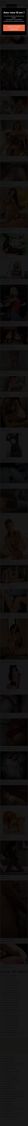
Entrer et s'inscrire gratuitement (14, 28)
